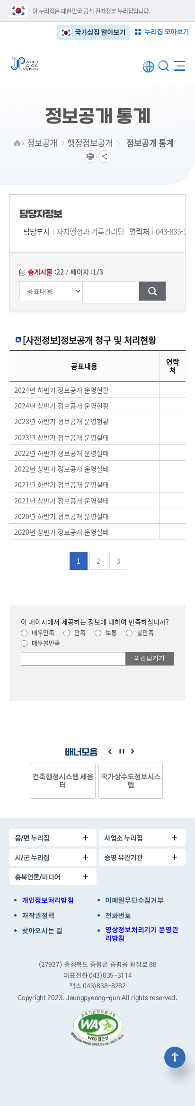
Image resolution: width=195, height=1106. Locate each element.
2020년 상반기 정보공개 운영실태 (61, 532)
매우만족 (42, 632)
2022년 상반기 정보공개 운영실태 (61, 468)
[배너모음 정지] (121, 751)
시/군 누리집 (32, 857)
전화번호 (118, 915)
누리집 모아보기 (166, 32)
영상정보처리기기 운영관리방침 (141, 934)
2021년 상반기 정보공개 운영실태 (61, 500)
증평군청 (25, 64)
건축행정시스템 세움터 (62, 780)
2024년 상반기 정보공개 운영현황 (61, 405)
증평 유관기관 (123, 857)
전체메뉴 (180, 64)
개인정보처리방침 (48, 900)
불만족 (144, 632)
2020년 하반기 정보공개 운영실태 (61, 516)
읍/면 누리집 (32, 838)
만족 (79, 632)
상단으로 (175, 1057)
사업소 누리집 (123, 838)
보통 (110, 632)
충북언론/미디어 (37, 877)
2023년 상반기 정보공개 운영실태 (61, 437)
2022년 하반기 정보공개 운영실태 (61, 453)
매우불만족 (45, 642)
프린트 (90, 156)
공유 (104, 156)
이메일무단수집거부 (134, 900)
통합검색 (163, 66)
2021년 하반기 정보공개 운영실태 (61, 485)
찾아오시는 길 (42, 930)
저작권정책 (38, 915)
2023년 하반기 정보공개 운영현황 (61, 421)
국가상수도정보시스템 (130, 780)
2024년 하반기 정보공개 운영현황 (61, 390)
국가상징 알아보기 (100, 32)
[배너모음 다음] (132, 751)
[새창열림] (97, 1027)
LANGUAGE (148, 67)
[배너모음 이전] (109, 751)
